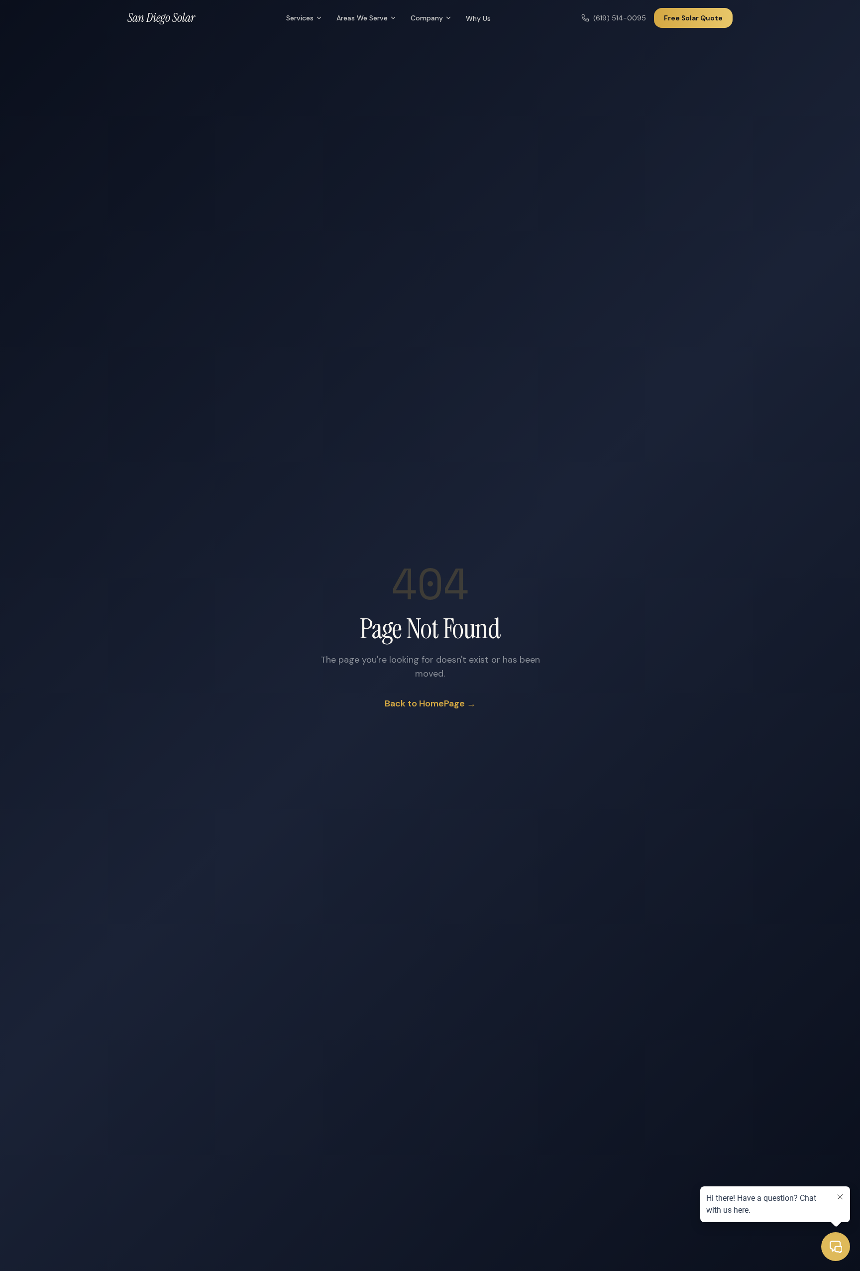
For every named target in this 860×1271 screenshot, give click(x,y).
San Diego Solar (161, 17)
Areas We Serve (362, 17)
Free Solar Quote (693, 17)
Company (427, 17)
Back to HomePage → (430, 703)
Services (300, 17)
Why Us (478, 18)
